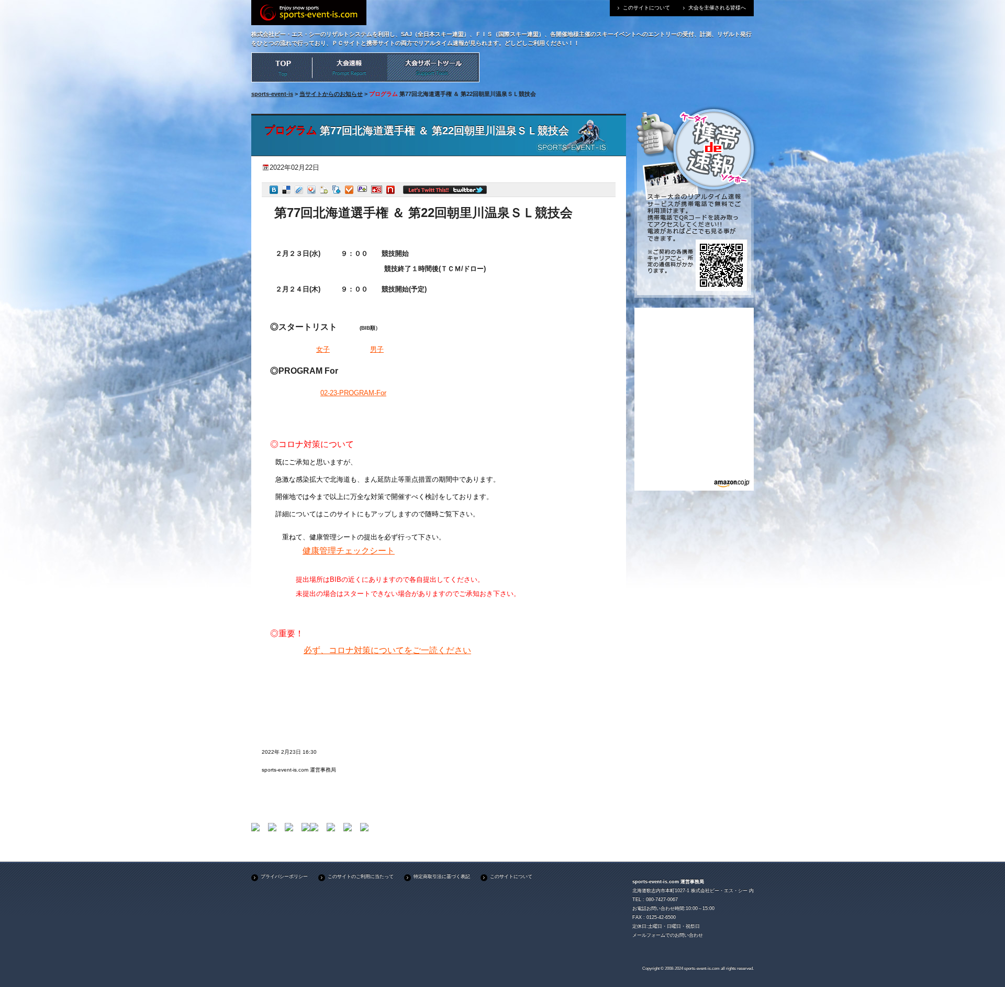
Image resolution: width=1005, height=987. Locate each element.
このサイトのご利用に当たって (361, 876)
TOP (281, 67)
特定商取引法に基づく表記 (442, 876)
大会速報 (349, 67)
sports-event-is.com (702, 968)
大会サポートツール (433, 67)
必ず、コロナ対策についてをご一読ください (387, 650)
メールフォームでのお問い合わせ (667, 935)
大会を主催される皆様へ (717, 7)
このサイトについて (646, 7)
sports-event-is (272, 94)
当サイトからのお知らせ (331, 94)
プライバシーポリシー (284, 876)
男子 (377, 349)
